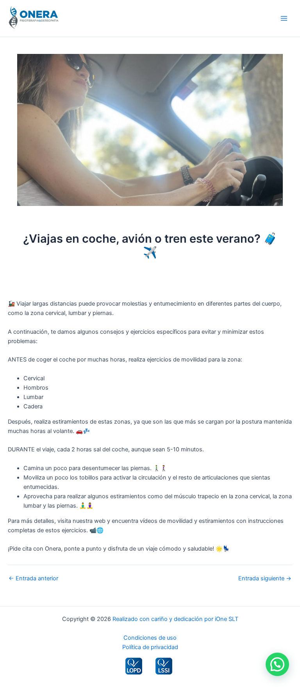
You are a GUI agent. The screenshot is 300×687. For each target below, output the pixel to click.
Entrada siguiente (264, 578)
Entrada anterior (33, 578)
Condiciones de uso (150, 637)
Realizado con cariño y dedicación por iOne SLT (175, 619)
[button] (277, 664)
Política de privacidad (150, 647)
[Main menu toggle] (284, 18)
